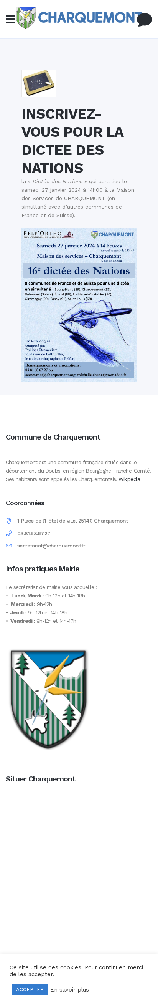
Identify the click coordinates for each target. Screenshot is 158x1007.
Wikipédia (129, 479)
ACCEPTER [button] (30, 989)
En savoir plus (69, 989)
